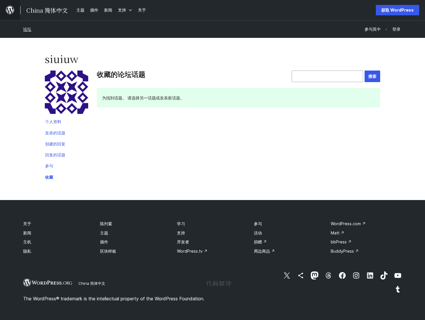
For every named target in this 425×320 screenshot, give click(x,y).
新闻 (27, 232)
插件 (104, 241)
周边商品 (264, 251)
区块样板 (108, 251)
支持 (181, 232)
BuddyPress (345, 251)
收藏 (49, 177)
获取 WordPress (397, 10)
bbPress (341, 241)
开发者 (183, 241)
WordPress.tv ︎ (192, 251)
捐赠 (260, 241)
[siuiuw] (66, 93)
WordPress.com (348, 223)
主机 (27, 241)
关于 (27, 223)
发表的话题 (55, 132)
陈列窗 (106, 223)
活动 (258, 232)
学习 (181, 223)
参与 (49, 165)
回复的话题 (55, 154)
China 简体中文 (91, 283)
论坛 (27, 29)
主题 (104, 232)
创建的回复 (55, 143)
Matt (337, 232)
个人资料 (53, 121)
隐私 (27, 251)
